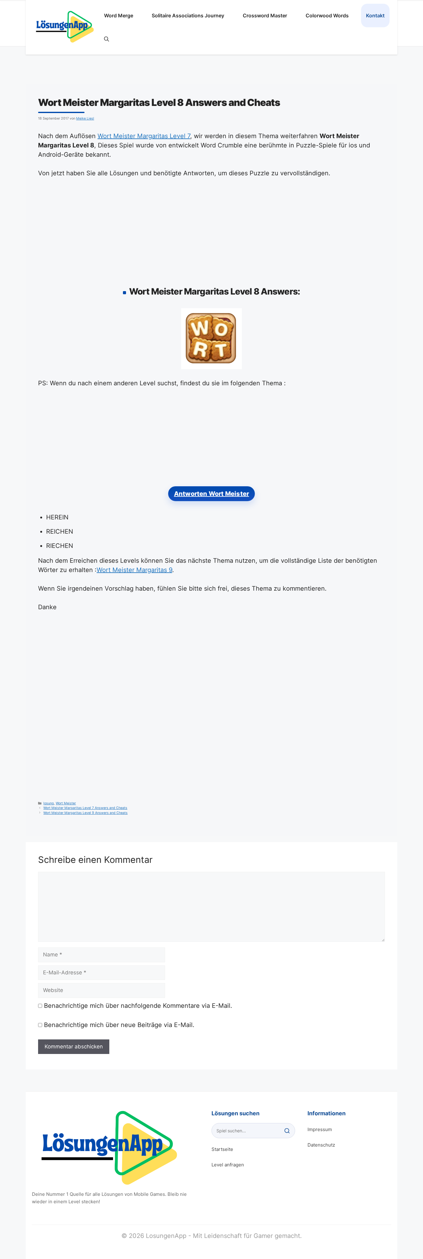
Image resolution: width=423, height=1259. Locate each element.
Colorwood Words (327, 15)
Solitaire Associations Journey (188, 15)
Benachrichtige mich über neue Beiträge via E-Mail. (119, 1025)
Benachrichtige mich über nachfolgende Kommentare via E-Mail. (138, 1005)
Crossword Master (265, 15)
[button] (106, 39)
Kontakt (375, 15)
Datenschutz (321, 1145)
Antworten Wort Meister (211, 493)
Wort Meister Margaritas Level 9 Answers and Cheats (85, 813)
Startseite (222, 1149)
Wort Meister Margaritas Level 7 (144, 136)
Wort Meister (66, 803)
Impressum (319, 1129)
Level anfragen (228, 1165)
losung (48, 803)
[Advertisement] (211, 230)
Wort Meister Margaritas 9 (134, 570)
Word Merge (118, 15)
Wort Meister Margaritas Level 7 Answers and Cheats (85, 808)
